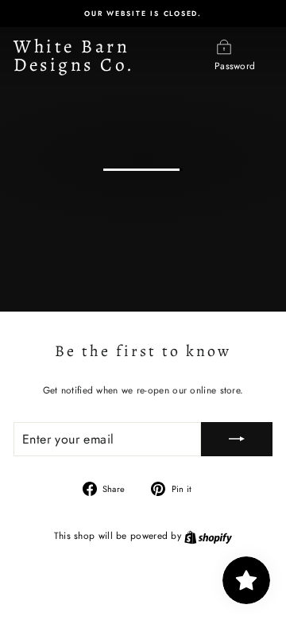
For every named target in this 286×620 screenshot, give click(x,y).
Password (234, 65)
